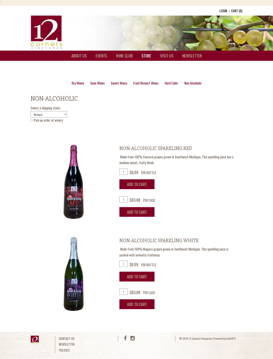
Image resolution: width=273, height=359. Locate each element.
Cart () (236, 10)
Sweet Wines (119, 83)
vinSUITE (231, 338)
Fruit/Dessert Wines (145, 83)
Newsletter (67, 344)
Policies (64, 350)
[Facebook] (125, 339)
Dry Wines (78, 83)
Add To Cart (137, 184)
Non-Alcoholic (193, 83)
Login (223, 10)
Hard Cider (171, 83)
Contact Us (66, 338)
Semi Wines (97, 83)
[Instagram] (132, 339)
